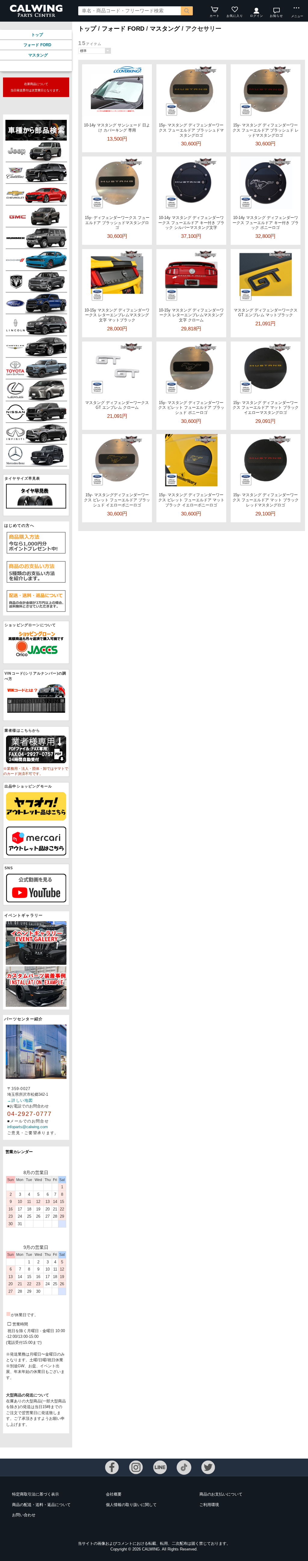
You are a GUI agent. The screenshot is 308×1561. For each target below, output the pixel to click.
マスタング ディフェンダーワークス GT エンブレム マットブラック (265, 312)
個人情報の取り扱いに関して (131, 1504)
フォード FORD (37, 45)
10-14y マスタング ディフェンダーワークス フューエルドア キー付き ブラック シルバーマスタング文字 (191, 222)
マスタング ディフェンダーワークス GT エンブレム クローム (117, 405)
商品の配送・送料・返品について (41, 1504)
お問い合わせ (23, 1515)
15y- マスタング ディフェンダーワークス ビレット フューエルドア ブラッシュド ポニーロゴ (191, 407)
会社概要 (114, 1494)
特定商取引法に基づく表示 (35, 1494)
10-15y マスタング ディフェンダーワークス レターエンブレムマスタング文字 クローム (191, 315)
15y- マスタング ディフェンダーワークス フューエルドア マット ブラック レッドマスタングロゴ (266, 500)
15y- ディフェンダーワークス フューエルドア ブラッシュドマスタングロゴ (117, 222)
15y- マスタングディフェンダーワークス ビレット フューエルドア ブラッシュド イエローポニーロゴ (117, 500)
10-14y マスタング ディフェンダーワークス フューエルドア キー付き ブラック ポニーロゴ (266, 222)
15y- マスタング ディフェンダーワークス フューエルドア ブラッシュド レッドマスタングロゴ (266, 130)
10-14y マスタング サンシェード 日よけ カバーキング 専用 (117, 127)
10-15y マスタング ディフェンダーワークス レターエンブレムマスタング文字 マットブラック (117, 315)
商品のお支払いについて (220, 1494)
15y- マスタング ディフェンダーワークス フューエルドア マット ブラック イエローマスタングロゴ (266, 407)
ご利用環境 (209, 1504)
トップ (37, 34)
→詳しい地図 (20, 1100)
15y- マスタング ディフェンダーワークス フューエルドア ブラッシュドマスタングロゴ (191, 130)
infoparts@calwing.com (27, 1127)
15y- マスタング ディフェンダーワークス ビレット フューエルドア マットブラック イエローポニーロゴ (191, 500)
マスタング (38, 55)
